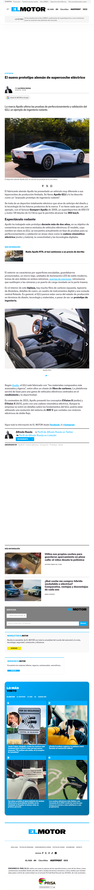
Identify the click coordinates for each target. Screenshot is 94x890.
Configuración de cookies (43, 847)
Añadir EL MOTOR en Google (19, 98)
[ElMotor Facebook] (42, 853)
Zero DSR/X (44, 2)
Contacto (79, 847)
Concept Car (44, 445)
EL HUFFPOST (21, 697)
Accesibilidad (70, 847)
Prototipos (53, 445)
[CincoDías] (64, 9)
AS (35, 697)
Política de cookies (59, 847)
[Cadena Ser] (85, 9)
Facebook (55, 425)
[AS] (57, 9)
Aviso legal (14, 847)
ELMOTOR (11, 697)
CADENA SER (42, 697)
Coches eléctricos (32, 445)
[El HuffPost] (75, 9)
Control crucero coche (30, 2)
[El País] (50, 9)
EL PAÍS (30, 697)
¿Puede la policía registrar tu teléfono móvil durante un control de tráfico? (66, 747)
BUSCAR (13, 670)
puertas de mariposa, (60, 278)
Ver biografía (22, 439)
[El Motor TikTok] (52, 853)
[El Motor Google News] (55, 853)
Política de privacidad (26, 847)
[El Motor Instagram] (49, 853)
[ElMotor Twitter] (46, 853)
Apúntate (14, 648)
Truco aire (16, 2)
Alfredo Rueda (24, 88)
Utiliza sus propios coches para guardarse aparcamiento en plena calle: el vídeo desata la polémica (65, 556)
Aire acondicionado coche (78, 2)
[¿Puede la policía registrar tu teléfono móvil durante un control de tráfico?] (67, 744)
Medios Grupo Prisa (47, 887)
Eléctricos (9, 73)
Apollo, (15, 385)
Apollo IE (21, 445)
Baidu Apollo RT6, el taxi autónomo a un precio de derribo (55, 252)
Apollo (60, 445)
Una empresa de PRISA (47, 881)
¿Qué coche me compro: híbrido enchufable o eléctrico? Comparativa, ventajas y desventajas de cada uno (66, 585)
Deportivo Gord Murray (59, 2)
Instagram (69, 425)
